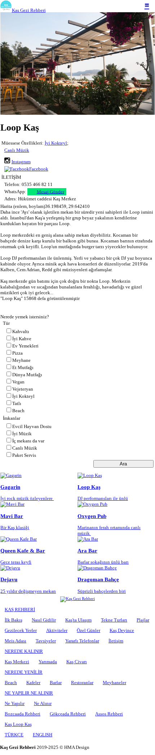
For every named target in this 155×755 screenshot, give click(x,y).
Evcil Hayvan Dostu (32, 426)
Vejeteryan (22, 389)
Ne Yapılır (15, 703)
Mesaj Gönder (50, 191)
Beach (18, 410)
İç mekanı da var (28, 441)
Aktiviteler (56, 630)
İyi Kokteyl (56, 143)
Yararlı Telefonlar (82, 640)
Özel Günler (88, 630)
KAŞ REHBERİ (20, 609)
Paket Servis (24, 455)
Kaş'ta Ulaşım (78, 620)
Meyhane (21, 360)
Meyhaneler (114, 682)
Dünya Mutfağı (27, 374)
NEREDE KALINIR (24, 651)
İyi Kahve (21, 338)
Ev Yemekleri (25, 346)
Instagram (21, 161)
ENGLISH (42, 734)
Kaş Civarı (76, 661)
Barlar (56, 682)
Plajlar (143, 620)
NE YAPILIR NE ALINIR (29, 693)
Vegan (18, 382)
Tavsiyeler (46, 640)
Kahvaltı (20, 331)
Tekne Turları (114, 620)
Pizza (17, 353)
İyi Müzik (22, 433)
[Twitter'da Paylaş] (136, 308)
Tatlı (16, 403)
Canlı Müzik (16, 150)
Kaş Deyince (122, 630)
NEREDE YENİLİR (24, 672)
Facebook (38, 169)
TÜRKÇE (14, 734)
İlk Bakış (13, 620)
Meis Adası (15, 640)
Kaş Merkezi (17, 661)
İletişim (115, 640)
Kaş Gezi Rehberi (29, 10)
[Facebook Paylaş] (147, 308)
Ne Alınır (43, 703)
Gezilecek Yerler (21, 630)
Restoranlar (82, 682)
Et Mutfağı (23, 367)
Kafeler (33, 682)
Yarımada (48, 661)
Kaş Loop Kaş (18, 724)
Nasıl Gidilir (44, 620)
